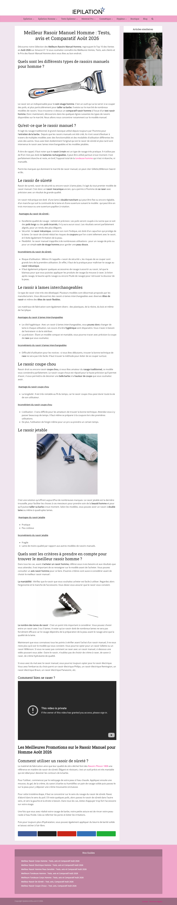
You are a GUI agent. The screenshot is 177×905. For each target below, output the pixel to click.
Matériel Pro (88, 18)
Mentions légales (155, 901)
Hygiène (121, 18)
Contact (145, 901)
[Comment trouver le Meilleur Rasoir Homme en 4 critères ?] (142, 72)
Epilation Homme (46, 18)
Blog (145, 18)
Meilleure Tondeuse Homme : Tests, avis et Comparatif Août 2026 (49, 873)
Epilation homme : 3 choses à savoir (143, 36)
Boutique (134, 18)
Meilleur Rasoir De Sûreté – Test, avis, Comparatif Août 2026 (47, 881)
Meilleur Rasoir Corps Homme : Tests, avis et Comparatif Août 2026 (50, 861)
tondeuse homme (84, 158)
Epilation (27, 18)
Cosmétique (105, 18)
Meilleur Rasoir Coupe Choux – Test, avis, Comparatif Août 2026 (48, 886)
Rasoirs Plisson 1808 (98, 766)
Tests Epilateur (68, 18)
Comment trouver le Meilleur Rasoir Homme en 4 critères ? (143, 64)
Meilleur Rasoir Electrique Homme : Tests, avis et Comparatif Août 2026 (52, 865)
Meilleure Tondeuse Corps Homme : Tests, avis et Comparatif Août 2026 (52, 877)
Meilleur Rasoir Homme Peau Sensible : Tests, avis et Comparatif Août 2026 (54, 869)
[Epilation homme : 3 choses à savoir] (142, 46)
